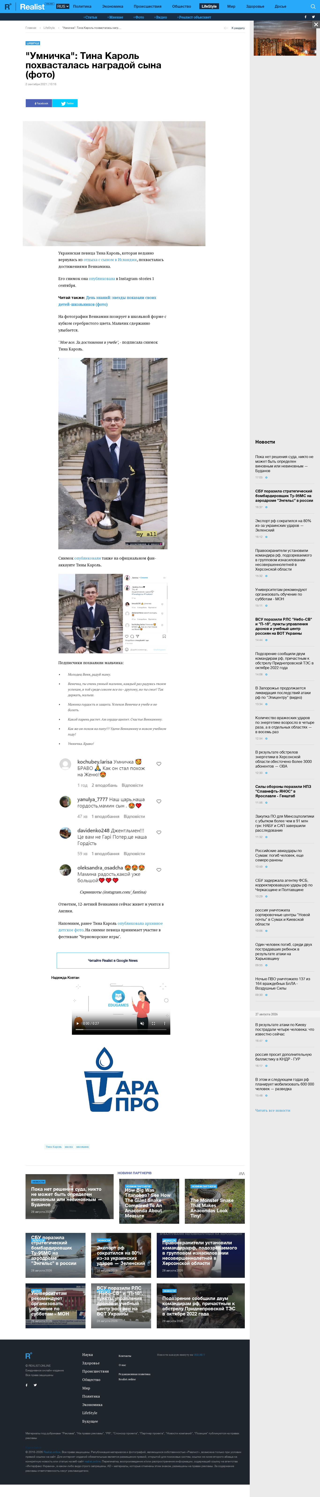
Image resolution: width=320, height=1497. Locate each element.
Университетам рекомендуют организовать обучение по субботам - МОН (281, 594)
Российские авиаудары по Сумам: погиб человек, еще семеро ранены (279, 855)
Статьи (91, 17)
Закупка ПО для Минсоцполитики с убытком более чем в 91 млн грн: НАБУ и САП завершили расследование (284, 823)
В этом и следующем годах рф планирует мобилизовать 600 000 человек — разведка (284, 1084)
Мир (231, 6)
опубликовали (87, 558)
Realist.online (52, 1452)
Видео (161, 17)
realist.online (92, 1461)
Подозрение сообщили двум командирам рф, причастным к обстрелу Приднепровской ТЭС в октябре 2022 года (284, 661)
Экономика (112, 6)
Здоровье (255, 6)
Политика (82, 6)
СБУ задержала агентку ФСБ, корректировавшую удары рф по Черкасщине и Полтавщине (284, 885)
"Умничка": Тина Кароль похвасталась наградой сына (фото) (92, 27)
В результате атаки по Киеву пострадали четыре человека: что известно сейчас (284, 1029)
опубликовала (102, 278)
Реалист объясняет (195, 17)
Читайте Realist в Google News (113, 960)
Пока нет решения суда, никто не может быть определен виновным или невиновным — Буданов (284, 464)
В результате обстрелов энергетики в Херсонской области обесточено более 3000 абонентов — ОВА (283, 759)
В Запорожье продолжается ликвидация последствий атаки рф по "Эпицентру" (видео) (283, 692)
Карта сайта (33, 1447)
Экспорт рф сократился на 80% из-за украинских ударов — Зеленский (283, 525)
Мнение (116, 17)
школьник (82, 1146)
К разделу (238, 28)
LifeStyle (209, 6)
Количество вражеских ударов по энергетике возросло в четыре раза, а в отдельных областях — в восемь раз (284, 725)
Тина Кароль (54, 1146)
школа (69, 1146)
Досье (280, 6)
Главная (31, 27)
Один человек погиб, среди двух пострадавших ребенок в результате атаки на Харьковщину (283, 951)
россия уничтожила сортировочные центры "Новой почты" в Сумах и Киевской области (282, 917)
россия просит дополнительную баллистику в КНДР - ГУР (283, 1056)
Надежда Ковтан (65, 978)
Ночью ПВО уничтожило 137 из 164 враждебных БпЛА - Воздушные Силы (282, 983)
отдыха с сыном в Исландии (110, 259)
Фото (139, 17)
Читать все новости (272, 1110)
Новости (38, 1181)
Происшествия (147, 6)
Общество (181, 6)
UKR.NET (199, 1354)
